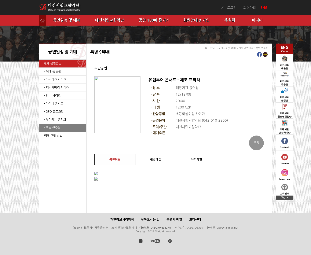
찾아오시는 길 (150, 219)
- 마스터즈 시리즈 (55, 79)
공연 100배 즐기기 (154, 20)
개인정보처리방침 (122, 219)
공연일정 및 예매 (66, 20)
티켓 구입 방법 (53, 135)
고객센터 (195, 219)
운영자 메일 (174, 219)
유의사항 (196, 159)
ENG (264, 7)
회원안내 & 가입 (196, 20)
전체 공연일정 (52, 63)
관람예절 (155, 159)
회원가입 (249, 7)
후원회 (229, 20)
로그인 (232, 7)
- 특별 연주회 (52, 127)
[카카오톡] (265, 55)
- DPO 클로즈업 (54, 111)
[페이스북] (259, 55)
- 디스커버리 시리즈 (56, 87)
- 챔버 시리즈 (52, 95)
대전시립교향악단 (109, 20)
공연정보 (114, 159)
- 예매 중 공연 (52, 71)
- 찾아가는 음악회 (55, 119)
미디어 (257, 20)
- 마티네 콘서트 (53, 103)
